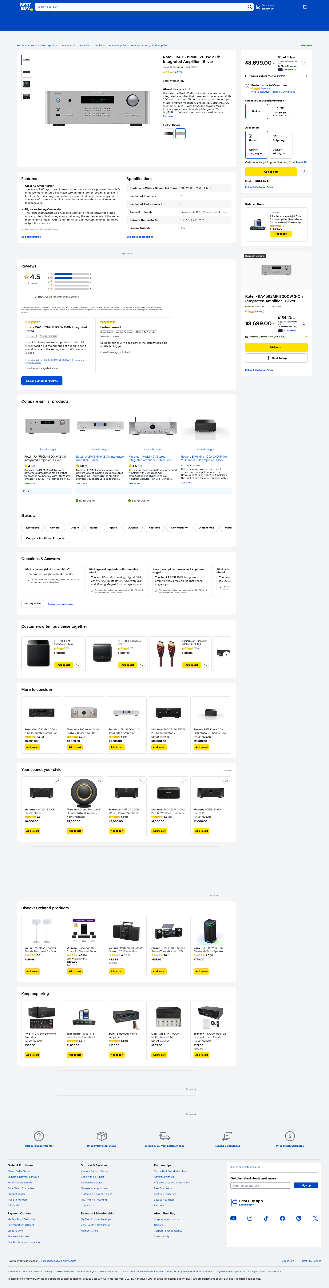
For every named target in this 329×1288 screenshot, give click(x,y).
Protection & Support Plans (96, 1193)
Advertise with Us (164, 1176)
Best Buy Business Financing (24, 1242)
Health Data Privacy (109, 1271)
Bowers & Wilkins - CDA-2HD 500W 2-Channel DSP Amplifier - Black (204, 458)
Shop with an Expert (92, 1176)
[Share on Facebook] (282, 1218)
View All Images (47, 449)
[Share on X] (315, 1218)
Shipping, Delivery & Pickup (23, 1176)
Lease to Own (15, 1230)
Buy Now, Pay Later (19, 1236)
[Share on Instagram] (250, 1218)
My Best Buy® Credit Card (22, 1219)
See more (168, 116)
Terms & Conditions (284, 91)
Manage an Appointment (95, 1188)
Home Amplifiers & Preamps (125, 45)
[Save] (302, 171)
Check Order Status (19, 1171)
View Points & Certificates (95, 1224)
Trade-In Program (18, 1199)
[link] (41, 380)
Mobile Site (287, 1260)
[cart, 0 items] (304, 7)
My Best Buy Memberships (96, 1219)
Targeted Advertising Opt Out (230, 1271)
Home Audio (69, 45)
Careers (158, 1224)
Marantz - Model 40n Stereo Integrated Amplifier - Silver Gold (150, 458)
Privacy (48, 1271)
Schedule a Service (91, 1182)
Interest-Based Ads (64, 1271)
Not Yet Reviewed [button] (191, 465)
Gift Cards (13, 1205)
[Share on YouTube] (233, 1218)
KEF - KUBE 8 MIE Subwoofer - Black (63, 642)
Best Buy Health (163, 1188)
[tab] (32, 527)
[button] (304, 63)
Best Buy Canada (311, 1260)
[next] (230, 134)
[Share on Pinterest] (299, 1218)
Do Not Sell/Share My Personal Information (143, 1271)
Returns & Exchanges (20, 1182)
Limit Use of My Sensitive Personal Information (190, 1271)
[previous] (164, 134)
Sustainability (161, 1236)
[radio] (256, 145)
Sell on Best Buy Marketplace (170, 1171)
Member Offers (89, 1230)
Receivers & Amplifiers (92, 45)
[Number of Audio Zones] (162, 204)
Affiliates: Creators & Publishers (172, 1182)
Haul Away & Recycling (94, 1199)
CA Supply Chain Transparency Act (265, 1271)
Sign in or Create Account (245, 1167)
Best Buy (22, 45)
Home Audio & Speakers (44, 45)
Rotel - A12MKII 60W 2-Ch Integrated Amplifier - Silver (100, 458)
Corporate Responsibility (168, 1230)
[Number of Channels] (159, 196)
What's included (260, 91)
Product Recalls (16, 1193)
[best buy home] (26, 7)
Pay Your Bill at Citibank (21, 1224)
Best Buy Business (164, 1199)
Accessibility (14, 1271)
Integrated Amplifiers (157, 45)
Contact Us (87, 1205)
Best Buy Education (165, 1193)
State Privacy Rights (86, 1271)
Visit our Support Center (95, 1171)
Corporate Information (167, 1219)
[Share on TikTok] (266, 1218)
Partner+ (159, 1205)
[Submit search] (250, 7)
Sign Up (306, 1185)
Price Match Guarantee (21, 1188)
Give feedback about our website (57, 1260)
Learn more (246, 1204)
